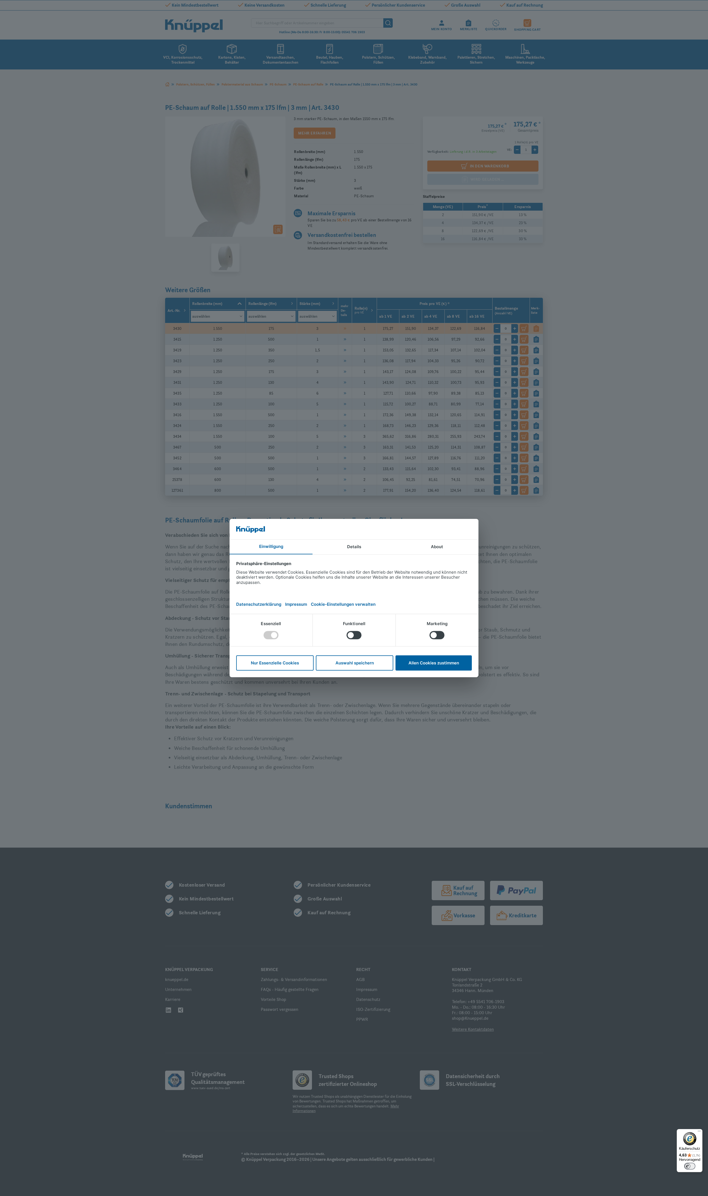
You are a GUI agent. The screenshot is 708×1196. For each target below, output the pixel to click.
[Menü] (699, 1132)
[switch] (689, 1166)
